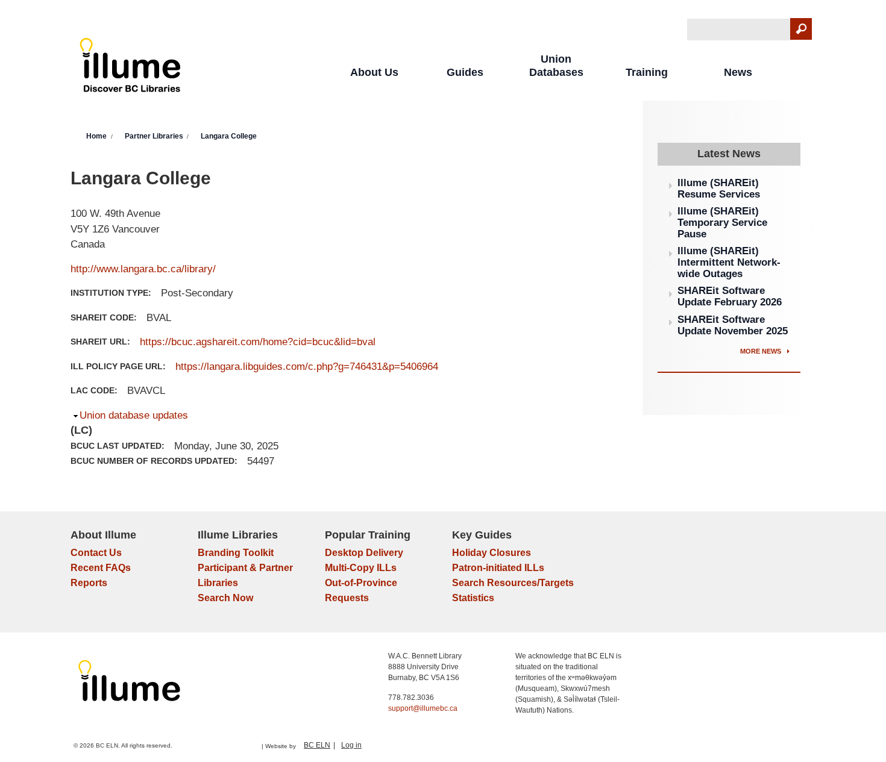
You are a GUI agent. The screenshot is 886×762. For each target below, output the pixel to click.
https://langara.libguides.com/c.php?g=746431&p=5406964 (306, 366)
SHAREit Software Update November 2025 (732, 325)
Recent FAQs (101, 568)
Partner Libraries (154, 136)
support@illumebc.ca (422, 708)
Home (96, 136)
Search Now (225, 598)
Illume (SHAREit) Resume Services (718, 188)
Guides (465, 72)
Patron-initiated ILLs (498, 568)
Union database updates (134, 415)
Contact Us (96, 553)
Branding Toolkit (236, 553)
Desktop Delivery (364, 553)
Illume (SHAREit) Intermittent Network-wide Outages (729, 262)
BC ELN (317, 745)
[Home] (130, 67)
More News (761, 351)
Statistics (473, 598)
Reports (89, 583)
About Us (374, 72)
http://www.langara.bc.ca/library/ (143, 269)
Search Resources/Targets (513, 583)
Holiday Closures (491, 553)
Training (647, 72)
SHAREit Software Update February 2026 (729, 296)
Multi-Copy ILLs (361, 568)
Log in (351, 745)
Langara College (229, 136)
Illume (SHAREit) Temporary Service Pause (722, 222)
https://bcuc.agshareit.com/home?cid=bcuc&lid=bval (257, 342)
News (738, 72)
